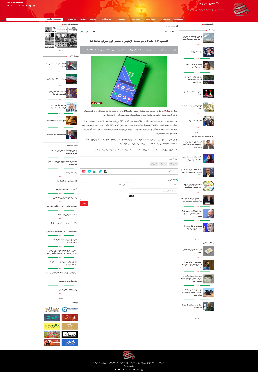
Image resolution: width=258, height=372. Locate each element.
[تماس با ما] (15, 5)
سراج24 (167, 111)
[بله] (30, 5)
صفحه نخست (178, 19)
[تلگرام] (23, 5)
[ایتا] (34, 5)
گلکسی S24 (173, 164)
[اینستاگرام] (19, 5)
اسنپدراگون (154, 164)
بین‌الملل (93, 19)
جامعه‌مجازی (170, 26)
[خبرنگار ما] (8, 5)
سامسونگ (163, 164)
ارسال (84, 203)
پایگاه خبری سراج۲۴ (209, 3)
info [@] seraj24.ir (129, 366)
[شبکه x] (26, 5)
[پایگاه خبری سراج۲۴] (241, 9)
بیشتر (197, 132)
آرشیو (61, 50)
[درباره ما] (11, 5)
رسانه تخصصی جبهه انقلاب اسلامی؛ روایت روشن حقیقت (206, 10)
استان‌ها (83, 19)
